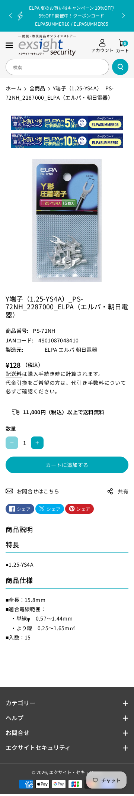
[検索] (120, 67)
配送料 (14, 373)
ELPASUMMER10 (52, 23)
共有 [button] (123, 491)
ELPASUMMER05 (91, 23)
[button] (10, 45)
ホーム (14, 88)
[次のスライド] (123, 15)
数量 (11, 428)
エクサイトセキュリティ (38, 747)
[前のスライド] (10, 15)
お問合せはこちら (38, 491)
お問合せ (17, 732)
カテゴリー (20, 702)
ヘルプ (14, 717)
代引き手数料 (87, 382)
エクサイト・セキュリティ (75, 772)
